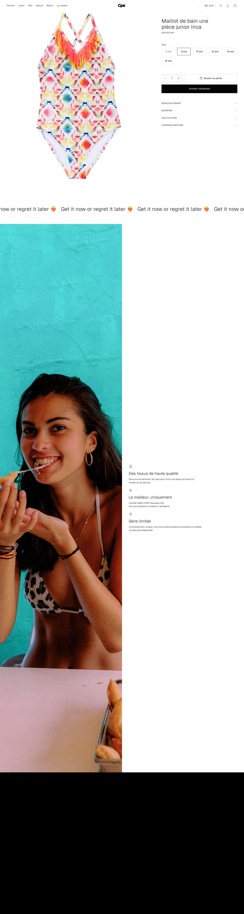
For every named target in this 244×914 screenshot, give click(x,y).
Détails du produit (171, 103)
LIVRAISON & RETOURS (172, 125)
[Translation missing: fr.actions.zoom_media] (77, 97)
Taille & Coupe (169, 118)
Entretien (167, 110)
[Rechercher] (220, 5)
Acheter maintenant (199, 88)
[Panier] (235, 5)
